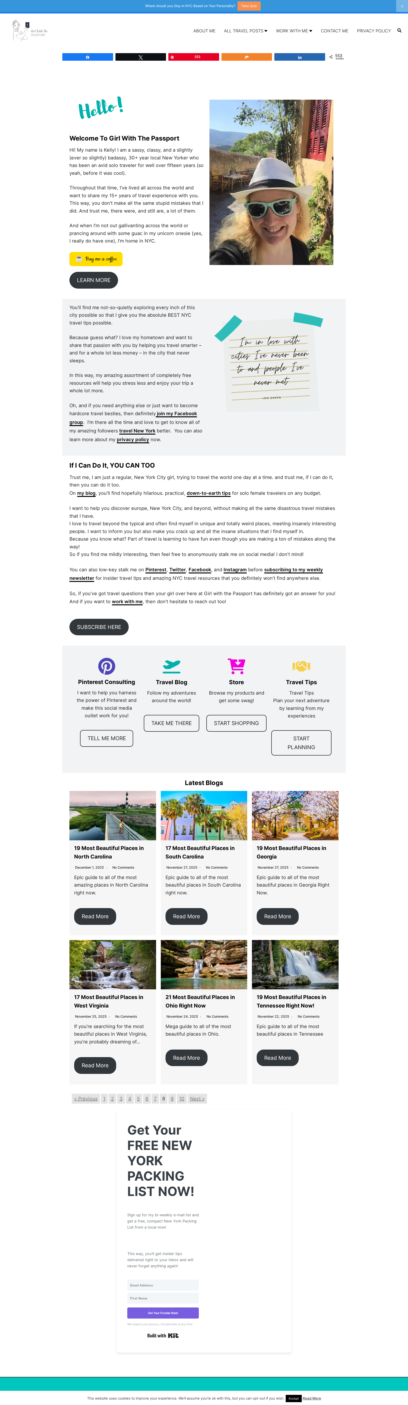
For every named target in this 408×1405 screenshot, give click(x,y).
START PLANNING (301, 742)
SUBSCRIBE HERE (99, 627)
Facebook (200, 569)
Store (236, 682)
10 (181, 1099)
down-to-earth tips (209, 493)
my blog (86, 493)
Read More (95, 916)
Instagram (235, 569)
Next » (197, 1099)
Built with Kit (163, 1335)
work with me (127, 601)
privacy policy (133, 439)
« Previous (86, 1099)
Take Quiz (249, 6)
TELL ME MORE (107, 738)
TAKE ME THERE (171, 723)
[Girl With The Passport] (58, 31)
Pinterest (155, 569)
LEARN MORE (93, 280)
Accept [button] (294, 1398)
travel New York (137, 431)
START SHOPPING (236, 723)
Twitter (177, 569)
